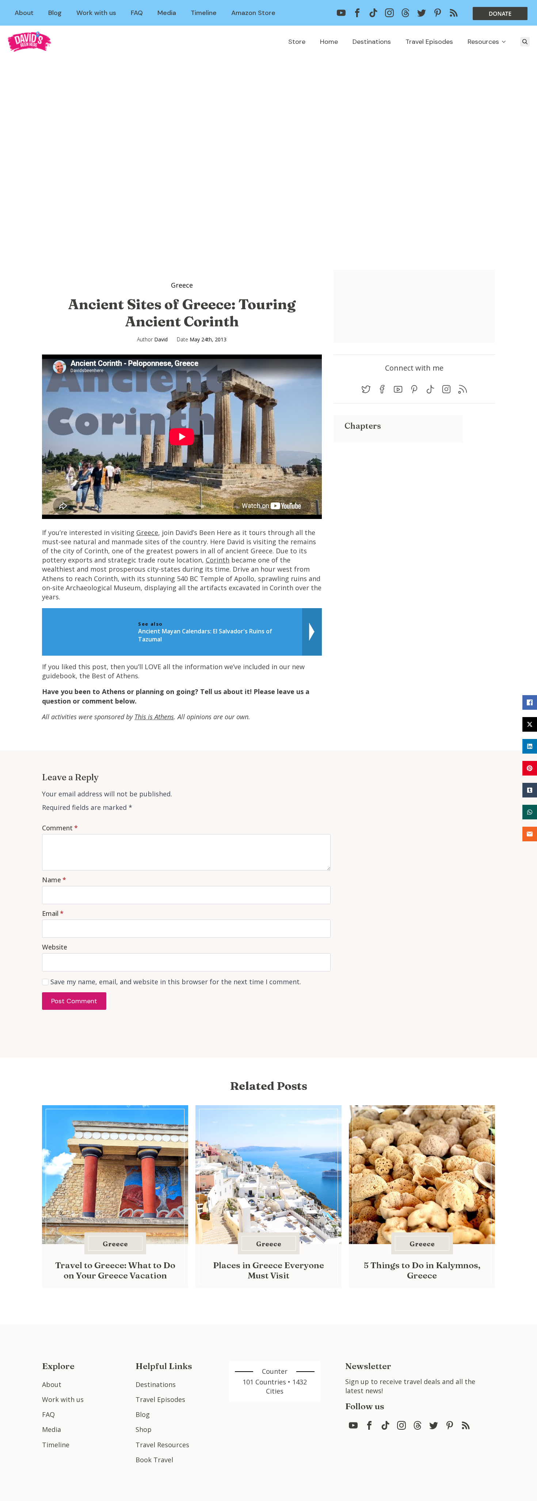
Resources (483, 41)
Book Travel (154, 1459)
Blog (55, 12)
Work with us (96, 12)
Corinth (217, 560)
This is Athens (154, 716)
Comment (60, 828)
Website (54, 947)
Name (54, 879)
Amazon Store (253, 12)
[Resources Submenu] (506, 41)
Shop (144, 1429)
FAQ (137, 12)
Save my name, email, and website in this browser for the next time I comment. (175, 981)
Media (166, 12)
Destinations (372, 41)
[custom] (341, 13)
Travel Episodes (429, 41)
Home (329, 41)
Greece (182, 285)
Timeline (204, 12)
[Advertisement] (398, 494)
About (24, 12)
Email (53, 913)
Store (296, 41)
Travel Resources (162, 1444)
